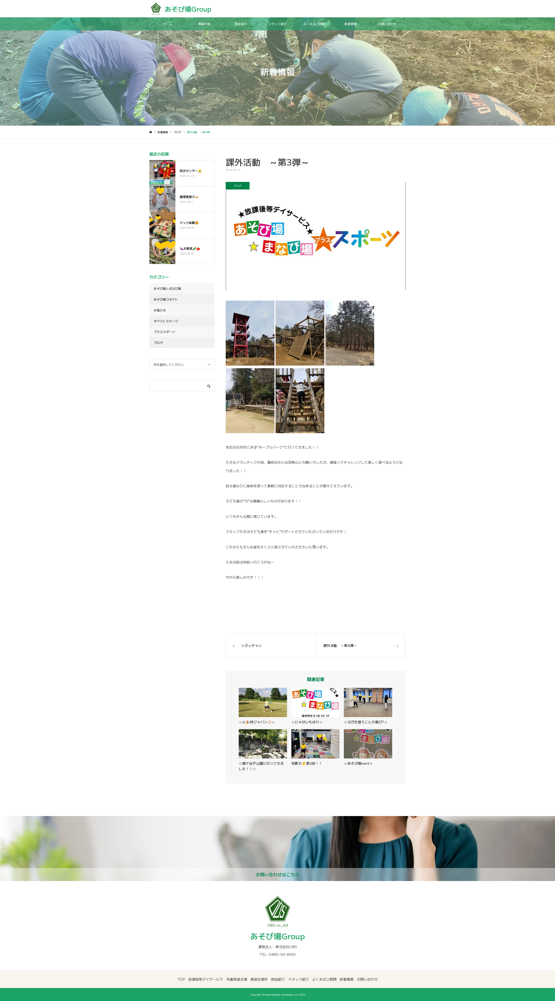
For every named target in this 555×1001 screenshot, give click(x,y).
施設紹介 (241, 24)
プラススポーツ (164, 332)
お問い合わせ (387, 24)
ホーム (167, 24)
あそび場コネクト (166, 299)
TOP (181, 979)
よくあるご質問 (314, 24)
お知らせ (160, 310)
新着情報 (350, 24)
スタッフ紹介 (277, 24)
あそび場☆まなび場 (167, 288)
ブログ (238, 186)
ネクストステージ (166, 321)
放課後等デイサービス (205, 979)
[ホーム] (150, 132)
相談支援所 (259, 979)
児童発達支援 (236, 979)
